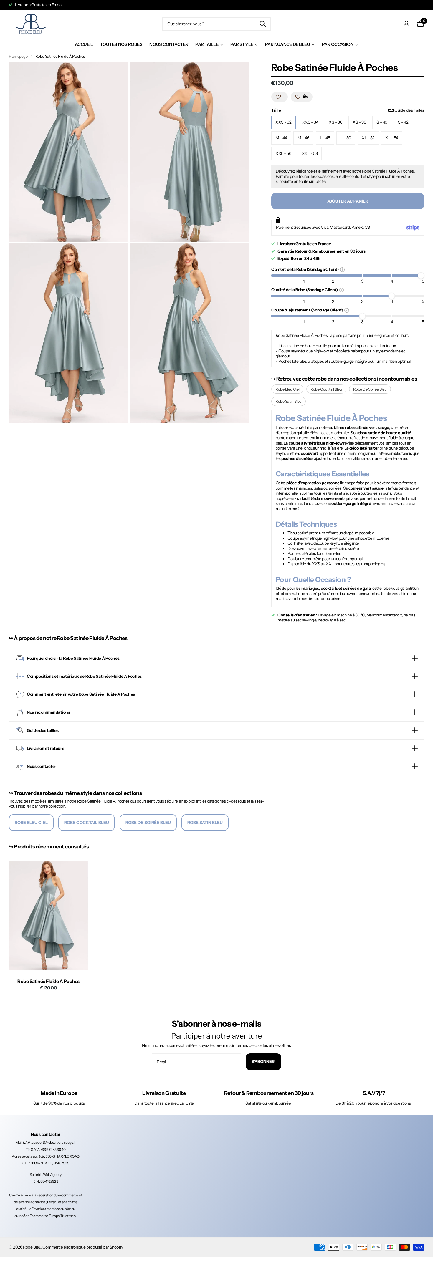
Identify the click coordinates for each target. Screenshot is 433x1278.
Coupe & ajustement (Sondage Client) (307, 310)
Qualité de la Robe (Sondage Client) (305, 289)
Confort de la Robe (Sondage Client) (305, 269)
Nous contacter (168, 44)
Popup (342, 269)
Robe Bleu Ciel (287, 389)
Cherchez (262, 24)
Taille (347, 110)
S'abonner (263, 1061)
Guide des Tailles (409, 110)
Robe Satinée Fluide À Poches (48, 981)
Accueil (84, 44)
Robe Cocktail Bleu (326, 389)
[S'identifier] (407, 24)
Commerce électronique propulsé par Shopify (82, 1247)
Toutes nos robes (121, 44)
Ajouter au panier (347, 201)
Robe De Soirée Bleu (370, 389)
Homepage (18, 56)
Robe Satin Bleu (288, 401)
